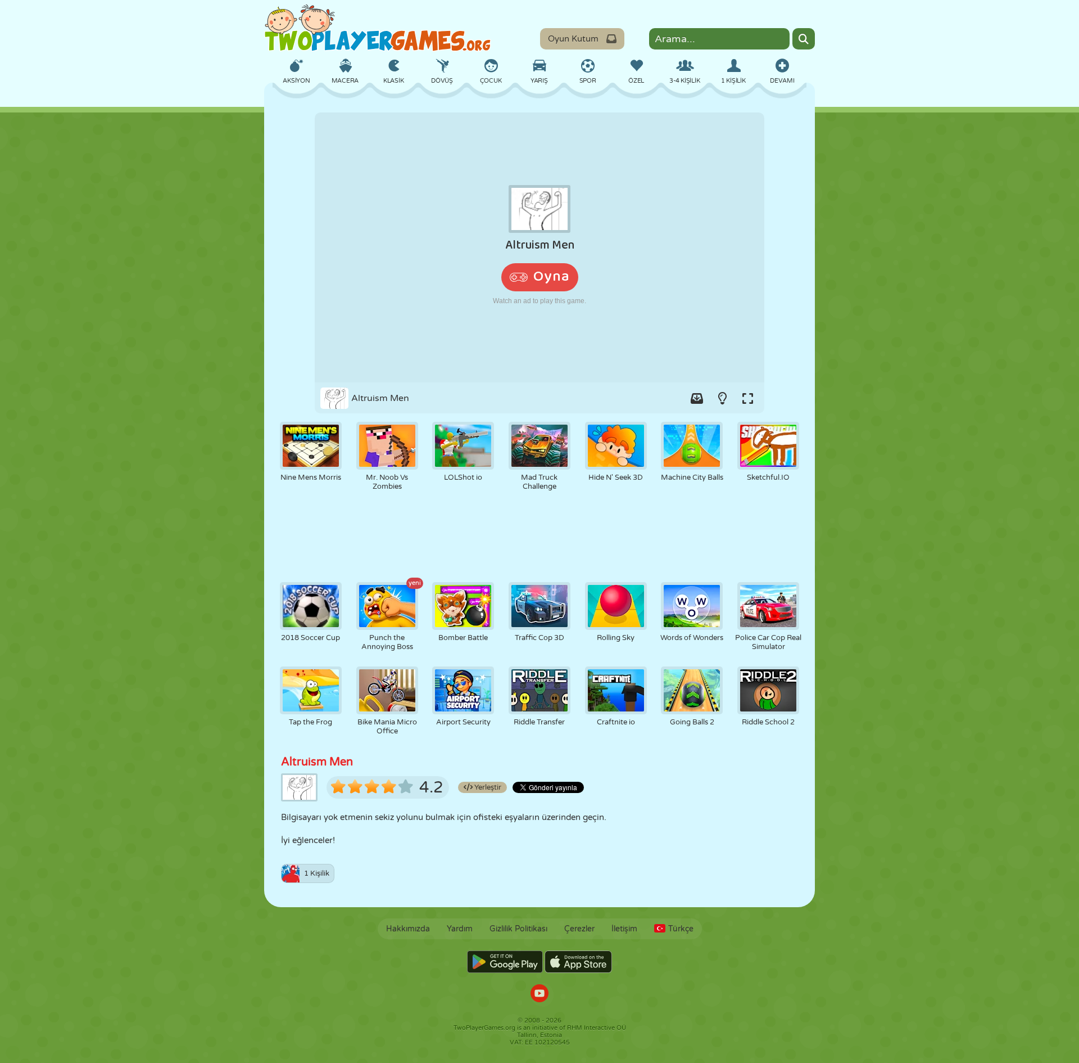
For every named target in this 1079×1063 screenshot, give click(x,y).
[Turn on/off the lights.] (722, 398)
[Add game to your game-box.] (697, 398)
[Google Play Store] (505, 962)
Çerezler (579, 929)
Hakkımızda (408, 929)
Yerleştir (487, 787)
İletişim (624, 929)
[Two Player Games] (377, 28)
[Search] (803, 38)
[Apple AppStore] (578, 962)
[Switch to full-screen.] (747, 398)
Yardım (460, 929)
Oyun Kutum (573, 39)
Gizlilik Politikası (518, 929)
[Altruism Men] (539, 247)
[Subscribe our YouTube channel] (539, 995)
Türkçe (680, 929)
